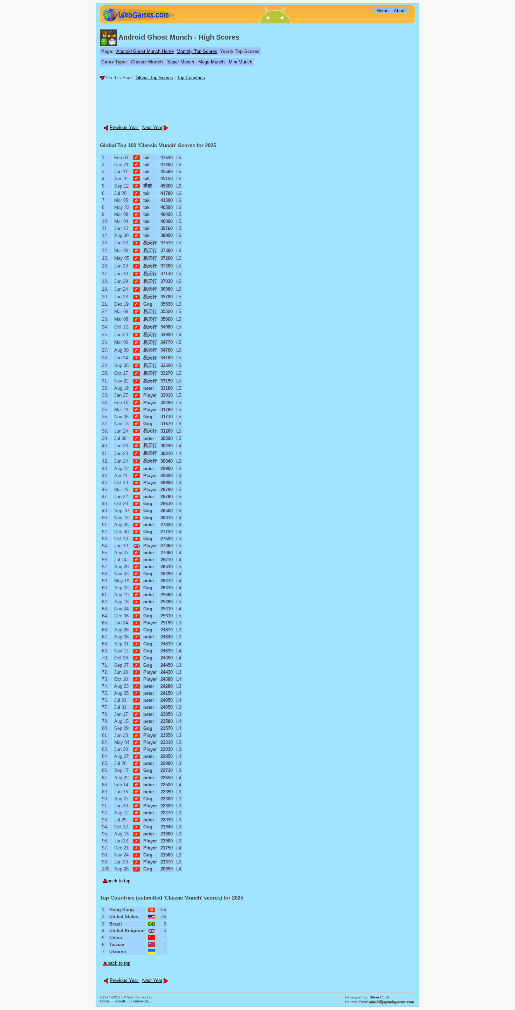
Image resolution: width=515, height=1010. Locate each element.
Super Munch (180, 62)
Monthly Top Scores (197, 51)
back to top (119, 880)
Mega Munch (211, 62)
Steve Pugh (379, 997)
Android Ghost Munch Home (145, 51)
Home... (106, 1001)
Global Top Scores (154, 77)
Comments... (141, 1001)
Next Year (152, 127)
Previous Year (124, 127)
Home (383, 10)
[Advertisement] (141, 102)
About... (121, 1001)
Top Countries (191, 77)
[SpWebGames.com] (139, 15)
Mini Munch (240, 62)
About (400, 10)
